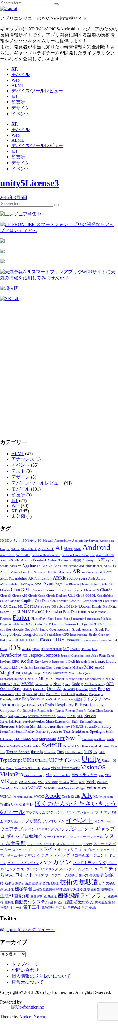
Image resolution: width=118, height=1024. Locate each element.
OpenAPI (69, 689)
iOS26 (36, 649)
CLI (71, 595)
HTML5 (32, 640)
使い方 (83, 875)
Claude (106, 590)
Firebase (100, 611)
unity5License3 (29, 183)
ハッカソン (56, 862)
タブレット (91, 849)
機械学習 (23, 889)
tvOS (102, 752)
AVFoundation (9, 584)
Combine (14, 600)
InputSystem (90, 640)
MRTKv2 (6, 684)
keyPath (5, 661)
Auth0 (101, 578)
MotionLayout (94, 678)
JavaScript (10, 655)
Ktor (38, 661)
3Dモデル (29, 540)
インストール (104, 821)
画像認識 (50, 896)
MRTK (109, 678)
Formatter (77, 618)
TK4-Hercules (74, 752)
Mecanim (60, 673)
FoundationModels (12, 624)
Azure (48, 583)
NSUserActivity (94, 684)
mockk (60, 678)
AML (77, 549)
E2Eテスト (7, 611)
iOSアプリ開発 (51, 649)
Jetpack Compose (72, 655)
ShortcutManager (91, 721)
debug (61, 606)
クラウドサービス (56, 836)
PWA (106, 699)
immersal (73, 640)
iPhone (86, 649)
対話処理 (52, 883)
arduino (21, 578)
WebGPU (50, 788)
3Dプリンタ (13, 540)
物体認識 (62, 889)
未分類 (18, 516)
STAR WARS (22, 739)
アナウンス (22, 459)
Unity (91, 758)
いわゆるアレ (22, 805)
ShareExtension (58, 721)
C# (111, 584)
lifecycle (81, 661)
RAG (40, 705)
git (86, 624)
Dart (28, 606)
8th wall (48, 540)
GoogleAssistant (59, 629)
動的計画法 (23, 883)
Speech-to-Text (58, 732)
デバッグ (62, 855)
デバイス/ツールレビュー (37, 90)
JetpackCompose (44, 655)
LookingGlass (43, 667)
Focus (58, 618)
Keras (110, 655)
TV (95, 752)
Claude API (19, 595)
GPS (65, 635)
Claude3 (5, 595)
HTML (20, 640)
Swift (73, 738)
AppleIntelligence (91, 565)
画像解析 (36, 896)
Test (2, 752)
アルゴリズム (53, 821)
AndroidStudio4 (33, 560)
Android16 (23, 555)
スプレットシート (69, 844)
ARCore (104, 572)
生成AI (6, 896)
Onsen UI (39, 689)
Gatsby (38, 624)
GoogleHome (33, 635)
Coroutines (110, 600)
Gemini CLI (74, 624)
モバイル (20, 74)
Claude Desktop (56, 595)
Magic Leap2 (33, 673)
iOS (14, 647)
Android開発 (72, 560)
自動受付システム (32, 902)
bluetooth (86, 584)
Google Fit (102, 629)
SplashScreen (80, 731)
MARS (47, 673)
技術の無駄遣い (82, 882)
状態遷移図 (78, 889)
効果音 (9, 883)
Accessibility (62, 540)
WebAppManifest (13, 788)
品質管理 (38, 883)
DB (54, 606)
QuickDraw (28, 705)
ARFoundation (40, 578)
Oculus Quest (10, 689)
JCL (25, 655)
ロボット (24, 874)
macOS (99, 667)
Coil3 (3, 600)
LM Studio (26, 667)
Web (15, 80)
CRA (4, 606)
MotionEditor (75, 678)
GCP (47, 624)
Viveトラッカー (84, 775)
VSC (41, 782)
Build (104, 584)
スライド (48, 849)
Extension (54, 612)
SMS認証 (77, 726)
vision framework (65, 768)
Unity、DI (109, 760)
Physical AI (29, 694)
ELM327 (23, 612)
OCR (110, 684)
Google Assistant (82, 629)
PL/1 (41, 694)
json (87, 655)
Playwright (96, 694)
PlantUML (53, 694)
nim (67, 684)
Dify (74, 606)
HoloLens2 (7, 640)
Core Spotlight (92, 600)
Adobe (15, 549)
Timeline (50, 752)
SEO (80, 716)
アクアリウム (35, 812)
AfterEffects (29, 549)
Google (18, 629)
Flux (51, 618)
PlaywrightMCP (10, 699)
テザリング (32, 855)
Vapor (10, 768)
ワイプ (39, 875)
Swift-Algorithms (93, 739)
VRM (13, 782)
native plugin (43, 684)
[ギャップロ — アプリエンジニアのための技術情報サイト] (8, 8)
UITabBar (41, 760)
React (85, 704)
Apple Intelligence (66, 565)
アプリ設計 (12, 821)
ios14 (26, 649)
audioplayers (77, 578)
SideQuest (22, 726)
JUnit (102, 655)
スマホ (87, 844)
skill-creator (46, 727)
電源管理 (48, 907)
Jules (94, 655)
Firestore (5, 618)
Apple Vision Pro (13, 572)
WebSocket (66, 788)
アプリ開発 (31, 821)
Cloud (80, 595)
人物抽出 (71, 875)
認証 (69, 902)
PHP (18, 694)
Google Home (10, 635)
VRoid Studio (28, 782)
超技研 (18, 101)
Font (67, 618)
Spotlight (97, 732)
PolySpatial (31, 699)
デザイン (20, 107)
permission (7, 694)
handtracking (79, 634)
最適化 (9, 889)
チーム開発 (15, 855)
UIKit (28, 760)
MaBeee (77, 667)
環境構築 (107, 889)
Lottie (57, 667)
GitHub (96, 624)
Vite (49, 775)
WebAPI (102, 782)
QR (17, 705)
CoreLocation (59, 600)
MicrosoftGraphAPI (13, 678)
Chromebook (53, 590)
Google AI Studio (36, 629)
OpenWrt (82, 689)
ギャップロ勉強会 (24, 836)
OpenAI (54, 688)
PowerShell (49, 699)
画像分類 (21, 896)
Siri (33, 727)
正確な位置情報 (44, 889)
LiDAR (70, 661)
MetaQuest (84, 673)
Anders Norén (32, 1016)
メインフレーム (70, 869)
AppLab (47, 565)
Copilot (27, 600)
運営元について (27, 982)
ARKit (59, 578)
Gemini (58, 624)
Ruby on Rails (17, 716)
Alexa (68, 549)
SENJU (71, 716)
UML (76, 760)
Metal (72, 673)
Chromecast (74, 590)
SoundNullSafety (98, 727)
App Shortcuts (36, 572)
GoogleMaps (52, 634)
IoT (14, 96)
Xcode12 (68, 796)
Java (94, 649)
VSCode (51, 782)
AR (76, 571)
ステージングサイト (41, 844)
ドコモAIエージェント (89, 855)
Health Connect (99, 634)
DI (68, 606)
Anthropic (89, 560)
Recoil (41, 710)
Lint (91, 661)
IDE (60, 640)
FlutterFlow (38, 618)
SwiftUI (52, 745)
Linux (100, 661)
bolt (96, 584)
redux (50, 710)
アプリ (97, 812)
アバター (83, 812)
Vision (46, 768)
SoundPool (7, 731)
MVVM (27, 684)
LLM (13, 668)
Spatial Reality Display (31, 731)
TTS (88, 751)
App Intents (31, 566)
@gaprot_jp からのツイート (27, 929)
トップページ (25, 964)
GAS (29, 624)
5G (40, 540)
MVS (16, 684)
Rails (49, 705)
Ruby (3, 716)
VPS (108, 775)
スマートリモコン (25, 849)
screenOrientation (42, 716)
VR (4, 781)
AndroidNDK (105, 555)
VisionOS (93, 767)
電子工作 (31, 907)
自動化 (9, 902)
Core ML (76, 600)
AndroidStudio (10, 560)
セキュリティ (70, 849)
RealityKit (29, 710)
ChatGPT (20, 589)
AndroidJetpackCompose (78, 555)
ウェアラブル (13, 828)
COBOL (90, 595)
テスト (18, 471)
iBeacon (47, 639)
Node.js (77, 684)
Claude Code (36, 595)
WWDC (39, 796)
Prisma (62, 699)
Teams (86, 746)
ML (41, 679)
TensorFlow (109, 746)
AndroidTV (55, 560)
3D (2, 540)
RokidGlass (95, 710)
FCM (90, 611)
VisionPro (11, 774)
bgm (59, 584)
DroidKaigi (110, 606)
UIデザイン (60, 760)
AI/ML (17, 85)
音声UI (60, 908)
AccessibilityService (85, 540)
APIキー (15, 565)
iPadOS (75, 649)
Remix (60, 710)
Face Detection (74, 612)
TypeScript (11, 760)
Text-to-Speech (18, 752)
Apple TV (110, 565)
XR (14, 69)
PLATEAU (68, 694)
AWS (38, 584)
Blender (74, 584)
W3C (82, 782)
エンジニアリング (41, 829)
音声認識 (88, 908)
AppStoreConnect (59, 572)
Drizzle (96, 606)
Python (7, 704)
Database (42, 606)
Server (90, 715)
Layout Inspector (53, 661)
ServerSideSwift (10, 721)
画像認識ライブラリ (82, 895)
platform (82, 694)
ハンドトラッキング (89, 863)
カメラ (59, 829)
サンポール (95, 836)
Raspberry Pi (66, 704)
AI (58, 547)
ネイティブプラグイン (23, 863)
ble (66, 584)
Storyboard (47, 739)
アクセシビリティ (61, 812)
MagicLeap (11, 673)
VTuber (64, 782)
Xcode (53, 795)
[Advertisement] (59, 369)
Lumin (66, 667)
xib (77, 797)
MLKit (50, 678)
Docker (85, 606)
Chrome (37, 590)
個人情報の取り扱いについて (41, 976)
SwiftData (16, 746)
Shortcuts (7, 727)
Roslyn (108, 710)
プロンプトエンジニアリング (37, 869)
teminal (96, 746)
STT (61, 739)
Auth (91, 578)
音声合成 (74, 907)
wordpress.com (23, 796)
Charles (5, 590)
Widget (80, 788)
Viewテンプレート (27, 768)
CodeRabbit (105, 595)
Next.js (58, 684)
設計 (61, 902)
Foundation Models (98, 618)
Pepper (104, 688)
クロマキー (78, 836)
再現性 (94, 875)
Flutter (21, 617)
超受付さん (84, 902)
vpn (101, 775)
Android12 (7, 555)
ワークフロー (54, 875)
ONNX (27, 689)
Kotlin (27, 661)
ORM (93, 689)
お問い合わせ (25, 970)
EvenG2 (38, 612)
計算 (53, 902)
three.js (37, 752)
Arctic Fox (7, 578)
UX (2, 768)
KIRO (15, 661)
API (101, 560)
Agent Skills (46, 549)
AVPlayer (27, 584)
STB (35, 739)
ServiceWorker (33, 721)
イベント (20, 113)
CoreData (42, 601)
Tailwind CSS (71, 746)
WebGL (35, 787)
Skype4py (63, 726)
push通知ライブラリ (84, 699)
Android (96, 547)
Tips (60, 752)
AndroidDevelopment (46, 555)
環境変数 (93, 889)
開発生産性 (103, 902)
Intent (103, 640)
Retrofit (81, 710)
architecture (89, 572)
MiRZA (32, 678)
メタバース (90, 869)
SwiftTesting (32, 746)
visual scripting (34, 775)
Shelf (75, 721)
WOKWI (5, 796)
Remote (70, 710)
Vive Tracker (61, 775)
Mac (88, 667)
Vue (74, 781)
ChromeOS (91, 590)
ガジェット (80, 829)
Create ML (16, 606)
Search (61, 716)
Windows (96, 788)
